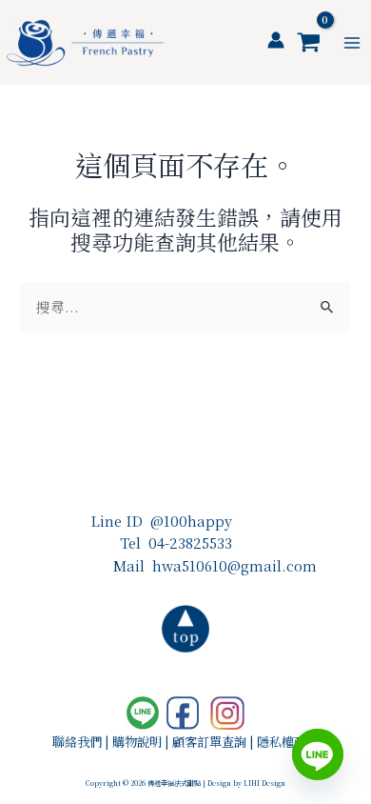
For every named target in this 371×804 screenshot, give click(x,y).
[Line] (317, 754)
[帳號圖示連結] (275, 40)
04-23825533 (190, 543)
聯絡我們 (77, 742)
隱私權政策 (288, 742)
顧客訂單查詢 (209, 742)
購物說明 (137, 742)
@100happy (191, 521)
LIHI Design (264, 783)
